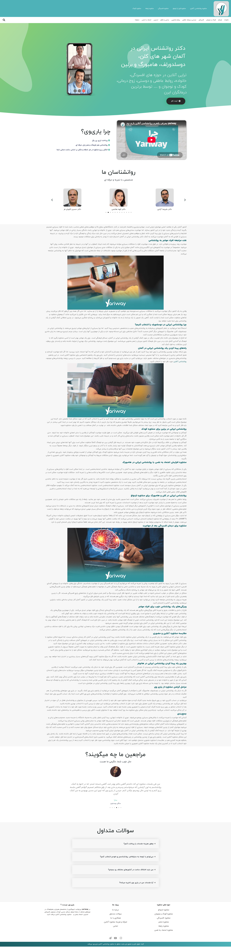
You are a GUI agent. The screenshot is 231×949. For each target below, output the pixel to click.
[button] (175, 101)
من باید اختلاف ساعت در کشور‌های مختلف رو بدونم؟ (130, 869)
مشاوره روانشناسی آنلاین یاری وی (103, 944)
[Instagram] (120, 938)
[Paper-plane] (110, 938)
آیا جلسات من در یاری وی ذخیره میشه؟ (136, 882)
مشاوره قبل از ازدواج (179, 8)
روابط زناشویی (175, 20)
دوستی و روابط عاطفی (189, 20)
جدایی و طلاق (164, 20)
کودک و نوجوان (211, 20)
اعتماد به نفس (146, 20)
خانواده (226, 20)
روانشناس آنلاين (179, 361)
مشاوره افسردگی (163, 8)
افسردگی (201, 20)
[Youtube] (115, 938)
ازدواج (220, 20)
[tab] (115, 843)
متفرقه (137, 20)
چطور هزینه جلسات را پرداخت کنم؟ (139, 843)
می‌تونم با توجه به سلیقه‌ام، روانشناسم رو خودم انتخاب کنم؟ (126, 856)
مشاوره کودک (136, 8)
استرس (156, 20)
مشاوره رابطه (149, 8)
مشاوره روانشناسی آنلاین (198, 8)
